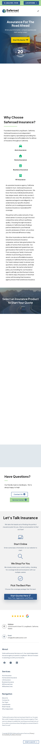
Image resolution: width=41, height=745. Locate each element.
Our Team (5, 702)
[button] (20, 325)
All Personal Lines (7, 684)
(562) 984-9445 (12, 3)
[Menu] (38, 11)
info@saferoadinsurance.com (17, 638)
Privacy (32, 733)
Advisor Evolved (16, 735)
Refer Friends (6, 706)
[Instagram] (10, 662)
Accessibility (6, 735)
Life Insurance (6, 680)
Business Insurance (8, 682)
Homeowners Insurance (9, 678)
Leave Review (6, 704)
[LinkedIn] (16, 662)
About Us (5, 698)
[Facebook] (4, 662)
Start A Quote (30, 742)
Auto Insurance (6, 675)
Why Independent (7, 709)
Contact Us (5, 700)
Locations (30, 3)
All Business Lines (7, 686)
